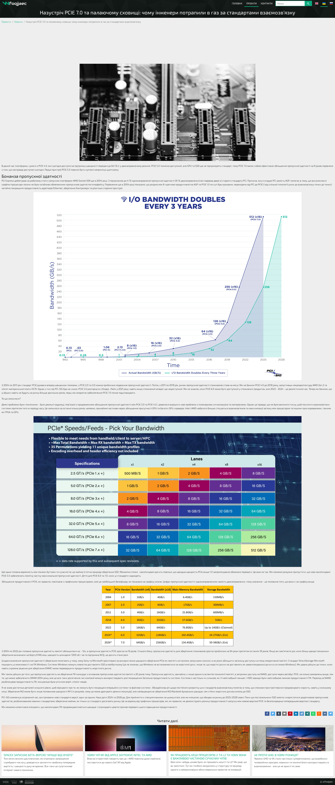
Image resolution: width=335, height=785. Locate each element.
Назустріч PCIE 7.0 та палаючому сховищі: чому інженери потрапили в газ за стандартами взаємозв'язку (167, 12)
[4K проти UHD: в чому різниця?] (292, 738)
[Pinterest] (290, 714)
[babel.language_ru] (331, 3)
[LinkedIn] (296, 714)
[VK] (325, 714)
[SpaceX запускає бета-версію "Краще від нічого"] (42, 738)
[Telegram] (330, 714)
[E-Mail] (284, 714)
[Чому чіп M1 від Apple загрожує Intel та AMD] (125, 738)
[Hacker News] (319, 714)
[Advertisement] (167, 44)
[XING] (307, 714)
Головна (237, 3)
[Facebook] (267, 714)
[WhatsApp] (313, 714)
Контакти (266, 3)
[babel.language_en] (316, 3)
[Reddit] (301, 714)
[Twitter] (273, 714)
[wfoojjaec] (14, 3)
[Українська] (324, 3)
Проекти (251, 3)
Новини (18, 21)
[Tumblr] (278, 714)
